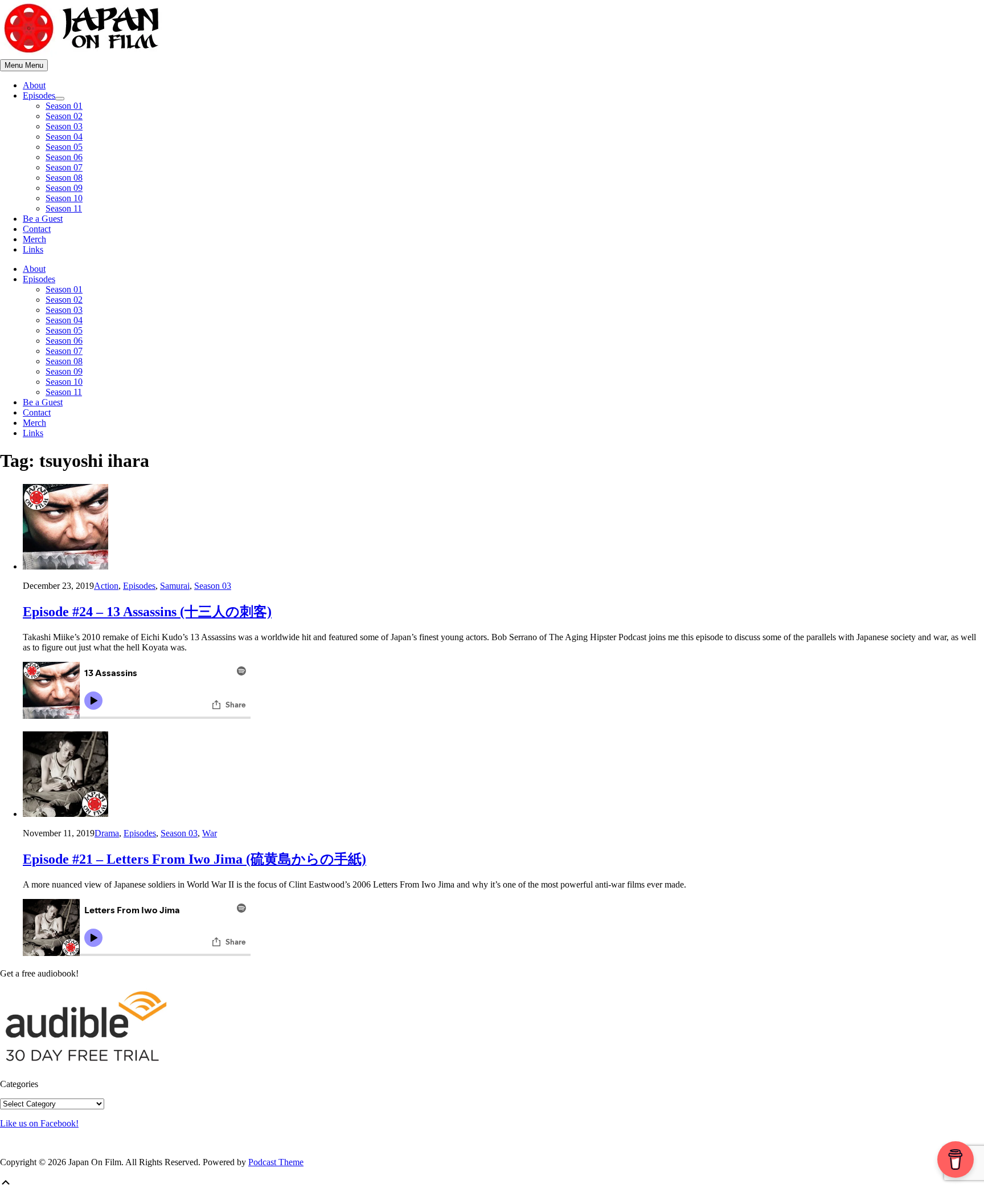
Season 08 (64, 177)
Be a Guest (43, 218)
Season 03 (64, 126)
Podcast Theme (276, 1162)
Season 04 (64, 136)
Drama (107, 833)
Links (33, 249)
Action (106, 586)
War (209, 833)
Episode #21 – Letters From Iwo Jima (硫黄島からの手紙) (194, 859)
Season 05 (64, 147)
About (34, 85)
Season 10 (64, 198)
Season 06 (64, 157)
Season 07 (64, 167)
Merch (34, 239)
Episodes (39, 95)
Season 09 (64, 188)
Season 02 (64, 116)
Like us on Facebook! (39, 1123)
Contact (37, 229)
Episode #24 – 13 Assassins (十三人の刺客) (147, 611)
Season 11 (64, 208)
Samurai (175, 586)
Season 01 (64, 106)
